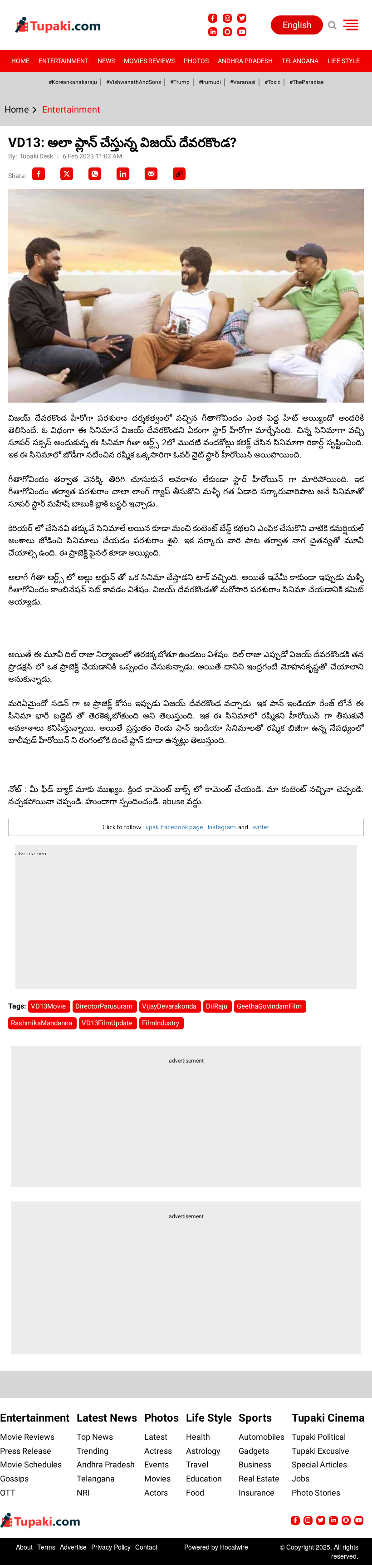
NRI (83, 1492)
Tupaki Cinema (328, 1418)
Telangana (300, 60)
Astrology (203, 1451)
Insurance (256, 1492)
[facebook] (38, 174)
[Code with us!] (227, 31)
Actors (156, 1492)
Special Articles (319, 1464)
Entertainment (63, 60)
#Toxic (272, 82)
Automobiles (261, 1437)
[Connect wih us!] (212, 31)
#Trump (180, 82)
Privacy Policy (111, 1546)
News (106, 60)
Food (195, 1492)
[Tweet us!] (241, 18)
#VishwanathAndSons (133, 82)
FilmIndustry (161, 1023)
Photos (196, 60)
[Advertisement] (41, 458)
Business (255, 1464)
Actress (158, 1451)
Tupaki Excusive (320, 1451)
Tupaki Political (319, 1437)
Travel (197, 1464)
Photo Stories (316, 1492)
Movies (157, 1478)
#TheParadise (306, 82)
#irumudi (210, 82)
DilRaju (217, 1006)
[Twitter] (66, 174)
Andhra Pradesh (245, 60)
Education (204, 1478)
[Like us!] (212, 18)
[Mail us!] (358, 1520)
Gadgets (254, 1451)
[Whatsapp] (95, 174)
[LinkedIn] (123, 174)
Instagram (221, 827)
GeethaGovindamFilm (270, 1006)
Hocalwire (234, 1546)
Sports (255, 1418)
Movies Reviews (149, 60)
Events (156, 1464)
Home (20, 60)
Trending (92, 1451)
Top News (95, 1437)
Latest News (107, 1418)
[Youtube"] (241, 31)
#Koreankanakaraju (73, 82)
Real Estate (259, 1478)
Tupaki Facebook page (172, 827)
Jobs (300, 1478)
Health (198, 1437)
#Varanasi (242, 82)
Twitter (259, 827)
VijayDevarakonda (170, 1006)
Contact (146, 1546)
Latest (155, 1437)
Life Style (344, 60)
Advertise (73, 1546)
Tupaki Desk (37, 156)
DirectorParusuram (104, 1006)
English (297, 25)
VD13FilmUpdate (108, 1023)
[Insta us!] (227, 18)
